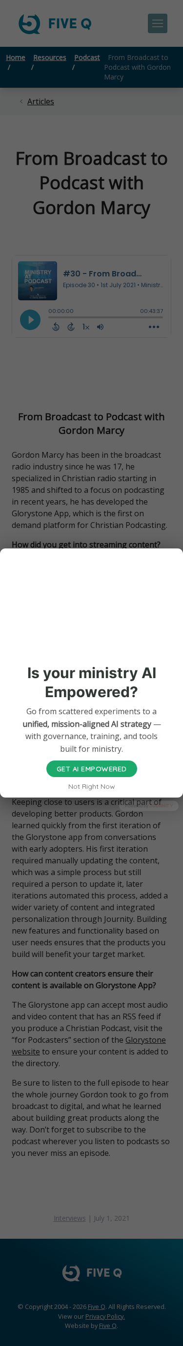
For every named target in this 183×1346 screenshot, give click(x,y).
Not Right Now (91, 786)
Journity (161, 805)
